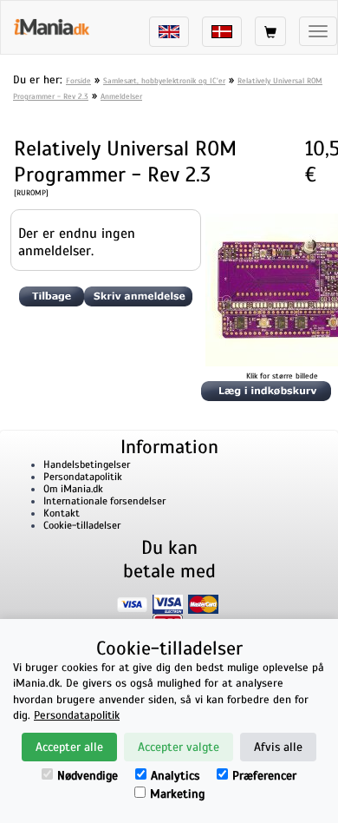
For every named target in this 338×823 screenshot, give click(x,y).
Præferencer (264, 775)
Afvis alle (278, 747)
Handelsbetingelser (86, 464)
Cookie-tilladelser (81, 525)
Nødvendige (87, 775)
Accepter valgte (178, 747)
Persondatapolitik (82, 477)
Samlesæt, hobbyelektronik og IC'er (164, 81)
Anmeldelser (121, 96)
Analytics (175, 775)
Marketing (177, 794)
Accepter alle (69, 747)
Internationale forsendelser (104, 501)
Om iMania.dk (73, 489)
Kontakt (61, 513)
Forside (78, 81)
